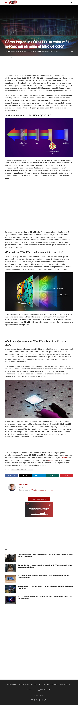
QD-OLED (20, 470)
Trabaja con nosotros (23, 684)
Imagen (39, 51)
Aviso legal (34, 684)
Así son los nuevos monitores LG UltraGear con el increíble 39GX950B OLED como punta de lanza (45, 587)
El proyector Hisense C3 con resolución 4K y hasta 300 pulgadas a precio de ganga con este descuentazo (45, 556)
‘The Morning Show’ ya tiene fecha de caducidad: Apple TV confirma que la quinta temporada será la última (45, 566)
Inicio (6, 57)
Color (13, 470)
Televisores (28, 470)
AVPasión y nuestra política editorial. (42, 490)
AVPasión (41, 695)
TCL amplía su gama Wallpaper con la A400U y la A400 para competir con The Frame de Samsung (43, 576)
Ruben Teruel (11, 51)
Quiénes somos (11, 684)
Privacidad (42, 684)
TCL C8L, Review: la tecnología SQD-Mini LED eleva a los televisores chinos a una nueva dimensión (45, 597)
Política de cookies (52, 684)
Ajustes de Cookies (64, 684)
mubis (49, 690)
